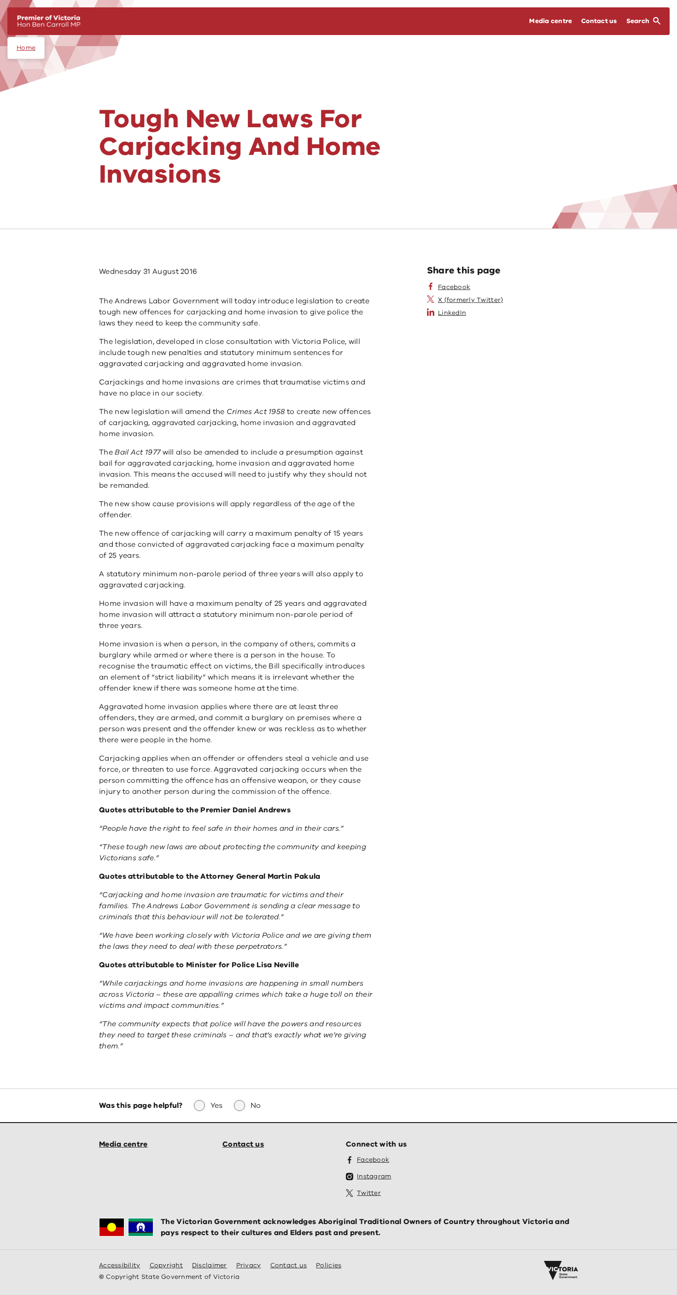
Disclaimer (209, 1265)
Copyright (166, 1265)
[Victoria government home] (561, 1270)
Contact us (243, 1144)
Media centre (123, 1144)
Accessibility (119, 1265)
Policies (328, 1265)
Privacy (248, 1265)
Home (26, 47)
